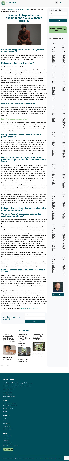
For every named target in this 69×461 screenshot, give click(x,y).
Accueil (10, 9)
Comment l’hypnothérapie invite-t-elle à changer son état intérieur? (53, 149)
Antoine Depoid (11, 3)
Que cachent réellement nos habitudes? (63, 86)
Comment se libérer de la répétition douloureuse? (23, 337)
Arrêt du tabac (6, 423)
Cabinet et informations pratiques (11, 445)
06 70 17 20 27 (6, 441)
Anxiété (4, 418)
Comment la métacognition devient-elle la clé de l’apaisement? (64, 121)
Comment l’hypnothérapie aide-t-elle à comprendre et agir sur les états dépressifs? (64, 210)
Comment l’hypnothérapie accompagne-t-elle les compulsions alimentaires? (53, 242)
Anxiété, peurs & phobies (23, 9)
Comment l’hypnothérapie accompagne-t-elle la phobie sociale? (24, 17)
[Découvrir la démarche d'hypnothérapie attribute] (60, 3)
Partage (15, 9)
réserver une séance (25, 308)
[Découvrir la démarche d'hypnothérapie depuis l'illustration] (3, 3)
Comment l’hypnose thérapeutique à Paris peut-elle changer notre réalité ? (53, 60)
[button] (56, 2)
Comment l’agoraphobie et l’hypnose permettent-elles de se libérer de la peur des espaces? (63, 151)
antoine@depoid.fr (7, 443)
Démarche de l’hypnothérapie (10, 405)
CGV (59, 458)
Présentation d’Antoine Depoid (10, 403)
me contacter (35, 308)
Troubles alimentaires (8, 429)
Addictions (5, 421)
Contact (5, 411)
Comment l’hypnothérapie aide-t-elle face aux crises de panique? (63, 181)
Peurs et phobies (7, 426)
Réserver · (52, 458)
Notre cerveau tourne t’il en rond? (53, 118)
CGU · (56, 458)
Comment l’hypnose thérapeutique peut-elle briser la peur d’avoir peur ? (63, 60)
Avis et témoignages (8, 408)
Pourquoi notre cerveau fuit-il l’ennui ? (53, 269)
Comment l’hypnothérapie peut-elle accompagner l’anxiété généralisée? (63, 242)
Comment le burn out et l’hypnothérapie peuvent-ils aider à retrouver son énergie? (9, 339)
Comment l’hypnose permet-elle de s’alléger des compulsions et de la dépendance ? (53, 91)
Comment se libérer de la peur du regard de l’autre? (38, 337)
